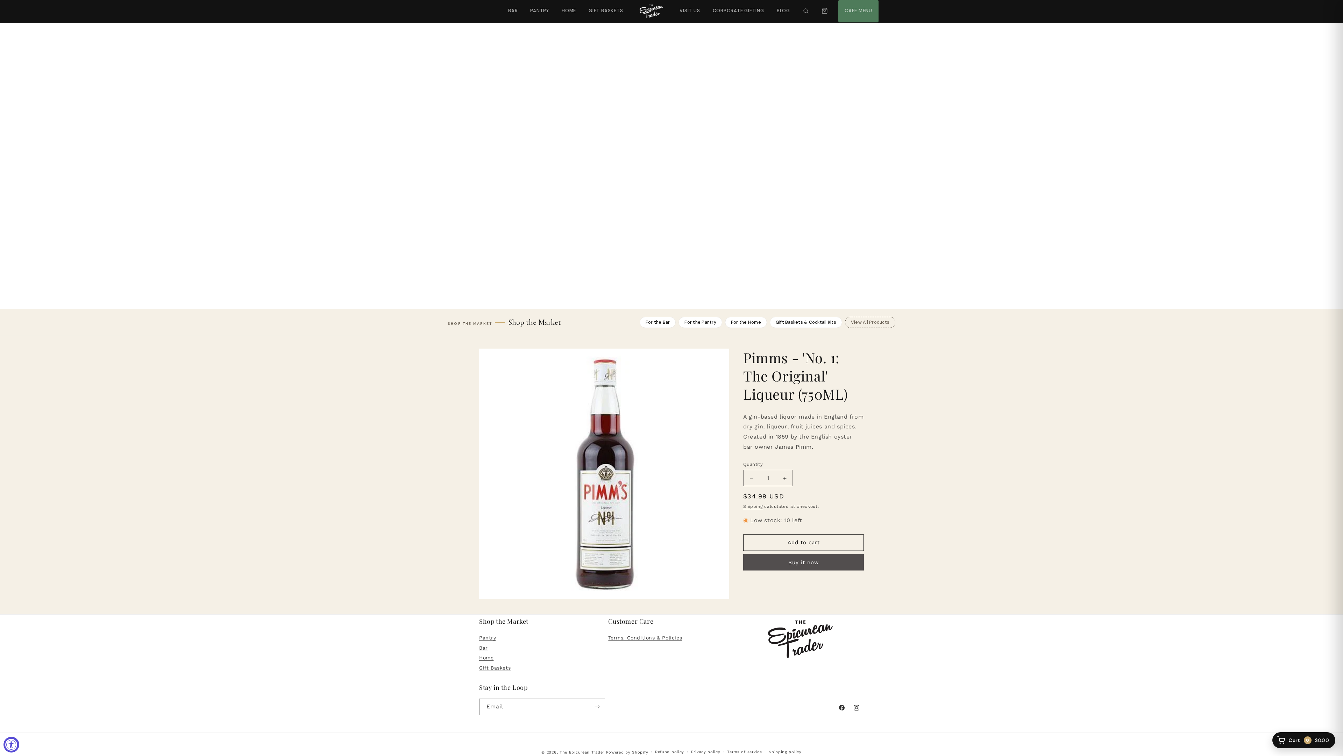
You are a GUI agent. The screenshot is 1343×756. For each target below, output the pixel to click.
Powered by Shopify (627, 752)
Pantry (539, 11)
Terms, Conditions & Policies (645, 637)
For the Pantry (700, 322)
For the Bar (658, 322)
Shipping (753, 506)
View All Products (870, 322)
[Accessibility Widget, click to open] (11, 744)
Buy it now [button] (803, 563)
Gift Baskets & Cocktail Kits (806, 322)
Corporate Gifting (735, 7)
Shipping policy (785, 752)
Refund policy (669, 752)
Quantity (753, 464)
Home (569, 11)
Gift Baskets (606, 11)
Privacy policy (705, 752)
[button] (805, 11)
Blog (783, 11)
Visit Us (689, 7)
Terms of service (744, 752)
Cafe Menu (857, 7)
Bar (513, 11)
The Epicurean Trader (582, 752)
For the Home (746, 322)
